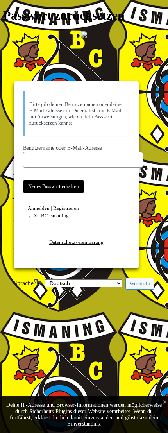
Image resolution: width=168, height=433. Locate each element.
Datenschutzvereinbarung (76, 242)
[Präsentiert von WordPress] (84, 34)
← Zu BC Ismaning (48, 215)
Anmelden (39, 208)
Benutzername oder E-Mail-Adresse (62, 148)
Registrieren (66, 208)
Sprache (24, 283)
